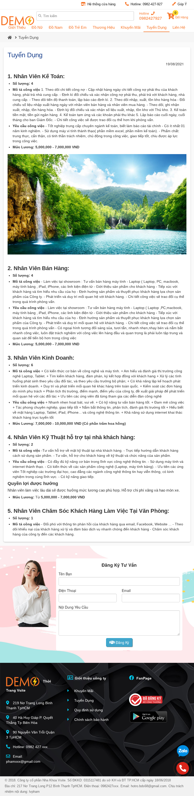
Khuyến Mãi (130, 27)
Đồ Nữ (37, 27)
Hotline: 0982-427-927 (146, 4)
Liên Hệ (179, 27)
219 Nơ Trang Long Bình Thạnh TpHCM (29, 705)
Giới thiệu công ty (90, 678)
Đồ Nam (56, 27)
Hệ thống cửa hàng (100, 4)
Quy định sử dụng (88, 710)
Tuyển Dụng (156, 27)
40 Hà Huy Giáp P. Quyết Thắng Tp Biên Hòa (29, 720)
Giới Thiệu (17, 27)
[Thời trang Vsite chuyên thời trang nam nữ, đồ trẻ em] (17, 20)
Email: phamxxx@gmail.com (23, 758)
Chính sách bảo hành (91, 720)
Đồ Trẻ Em (78, 27)
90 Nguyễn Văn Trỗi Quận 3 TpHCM (30, 734)
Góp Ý (182, 4)
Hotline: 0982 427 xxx (29, 747)
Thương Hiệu (104, 27)
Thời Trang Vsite (28, 685)
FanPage (143, 678)
